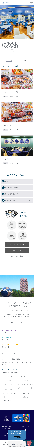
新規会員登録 (17, 250)
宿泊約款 (8, 380)
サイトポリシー (25, 380)
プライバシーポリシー (8, 384)
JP (25, 2)
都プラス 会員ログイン (16, 244)
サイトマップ (8, 376)
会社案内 (25, 397)
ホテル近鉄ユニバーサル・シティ (17, 446)
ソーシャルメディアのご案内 (8, 393)
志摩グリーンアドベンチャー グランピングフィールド (16, 363)
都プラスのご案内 (17, 256)
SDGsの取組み (8, 400)
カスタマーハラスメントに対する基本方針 (8, 388)
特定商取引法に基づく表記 (25, 384)
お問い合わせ (25, 393)
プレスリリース (25, 376)
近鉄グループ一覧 (8, 397)
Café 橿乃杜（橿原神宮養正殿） (12, 372)
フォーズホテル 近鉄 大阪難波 (11, 359)
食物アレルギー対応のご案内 (25, 388)
